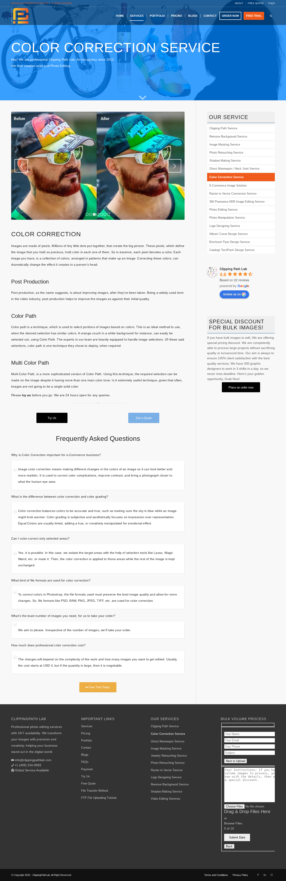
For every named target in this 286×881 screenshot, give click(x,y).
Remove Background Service (228, 136)
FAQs (271, 3)
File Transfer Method (94, 790)
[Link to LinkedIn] (264, 874)
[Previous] (21, 166)
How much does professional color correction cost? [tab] (48, 645)
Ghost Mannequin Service (167, 741)
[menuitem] (239, 3)
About (239, 3)
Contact (86, 747)
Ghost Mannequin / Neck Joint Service (234, 168)
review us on (232, 294)
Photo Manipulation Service (227, 217)
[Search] (271, 16)
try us (26, 395)
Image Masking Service (224, 144)
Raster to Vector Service (167, 770)
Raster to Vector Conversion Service (233, 193)
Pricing (85, 733)
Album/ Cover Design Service (228, 234)
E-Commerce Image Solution (228, 185)
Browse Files (233, 823)
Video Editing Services (165, 798)
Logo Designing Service (224, 226)
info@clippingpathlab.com (29, 3)
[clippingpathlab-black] (19, 16)
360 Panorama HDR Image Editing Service (237, 201)
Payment (87, 769)
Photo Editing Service (223, 209)
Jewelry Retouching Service (169, 755)
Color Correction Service (226, 177)
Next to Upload (235, 761)
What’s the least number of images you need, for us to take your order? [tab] (63, 616)
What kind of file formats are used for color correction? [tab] (50, 580)
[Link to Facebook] (258, 874)
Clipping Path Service (223, 128)
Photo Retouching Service (226, 152)
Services (87, 726)
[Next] (174, 166)
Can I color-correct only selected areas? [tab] (40, 538)
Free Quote (256, 3)
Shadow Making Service (225, 160)
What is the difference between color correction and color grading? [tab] (59, 496)
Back (229, 846)
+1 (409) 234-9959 (61, 3)
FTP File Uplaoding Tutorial (98, 797)
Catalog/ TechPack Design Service (231, 250)
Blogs (84, 754)
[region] (98, 475)
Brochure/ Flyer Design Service (229, 242)
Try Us (85, 776)
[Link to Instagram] (271, 874)
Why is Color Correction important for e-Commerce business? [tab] (56, 455)
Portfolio (86, 740)
